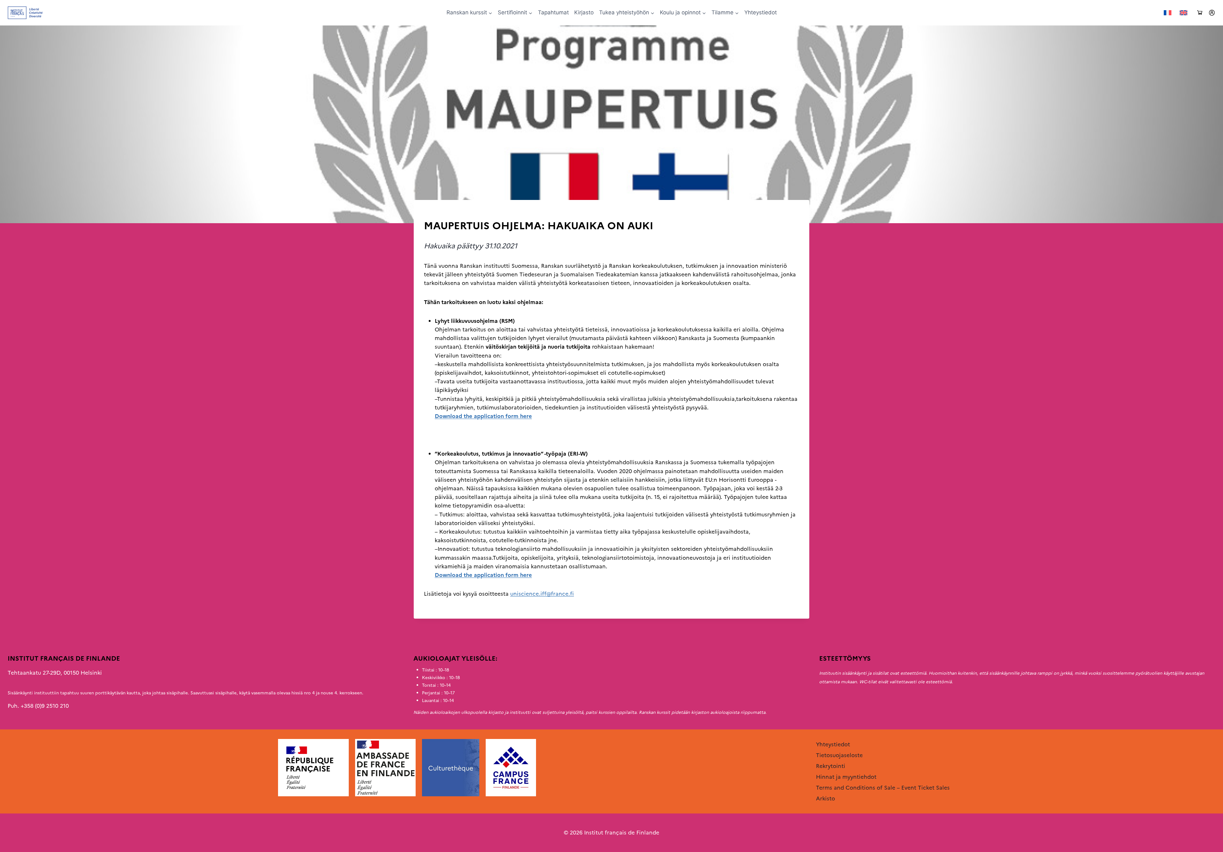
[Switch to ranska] (1168, 13)
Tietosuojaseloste (839, 755)
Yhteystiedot (760, 12)
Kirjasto (584, 12)
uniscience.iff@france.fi (542, 594)
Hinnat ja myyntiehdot (846, 777)
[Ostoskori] (1199, 13)
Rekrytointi (830, 766)
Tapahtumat (553, 12)
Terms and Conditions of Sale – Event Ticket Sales (883, 788)
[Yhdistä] (1211, 12)
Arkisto (433, 213)
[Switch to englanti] (1184, 13)
